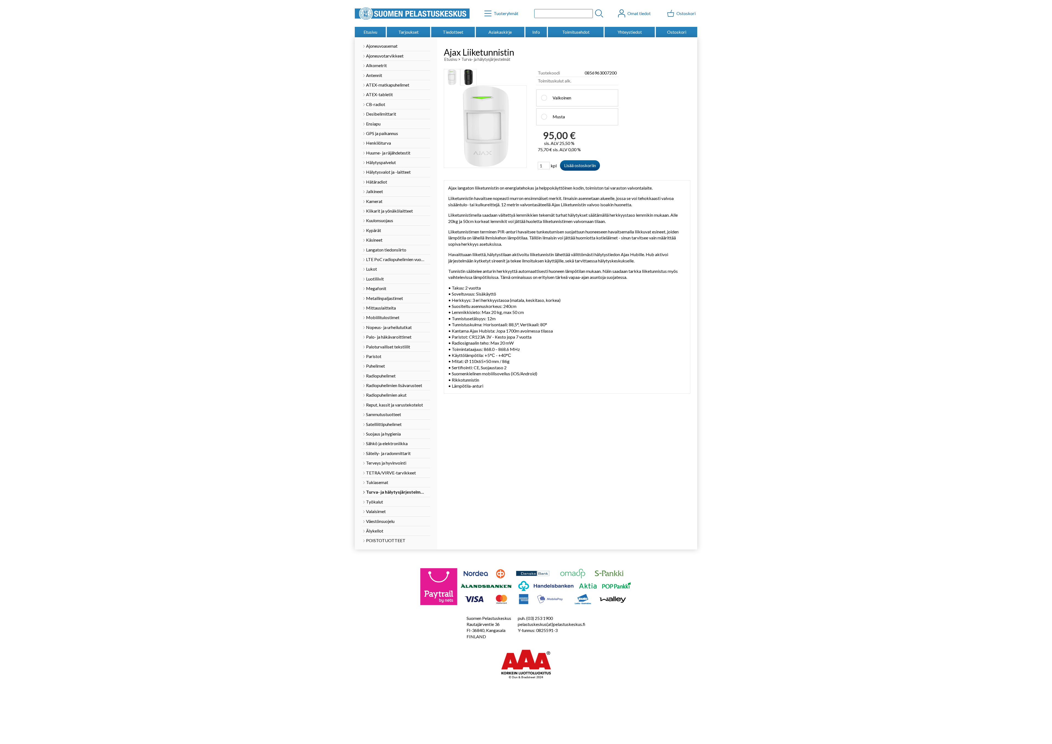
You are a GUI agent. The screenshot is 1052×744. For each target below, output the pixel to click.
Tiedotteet (453, 32)
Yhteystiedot (630, 32)
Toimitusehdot (576, 32)
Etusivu (370, 32)
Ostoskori (676, 32)
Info (536, 32)
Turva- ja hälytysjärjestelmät (485, 59)
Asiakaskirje (500, 32)
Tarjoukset (408, 32)
